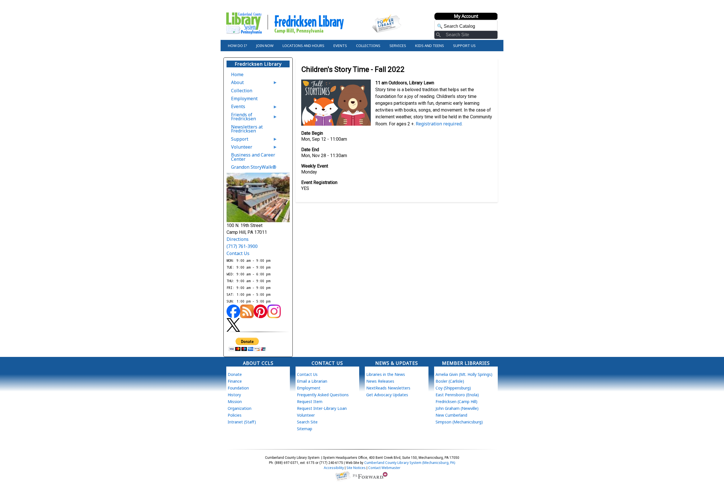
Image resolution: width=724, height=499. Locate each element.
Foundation (238, 388)
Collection (241, 90)
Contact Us (238, 253)
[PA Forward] (371, 476)
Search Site (307, 422)
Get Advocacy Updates (387, 394)
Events (236, 107)
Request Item (309, 401)
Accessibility (334, 467)
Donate (235, 374)
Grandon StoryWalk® (253, 167)
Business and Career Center (253, 157)
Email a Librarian (312, 381)
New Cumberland (451, 415)
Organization (239, 408)
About (235, 83)
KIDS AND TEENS (429, 45)
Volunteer (239, 148)
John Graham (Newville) (457, 408)
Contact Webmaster (384, 467)
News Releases (380, 381)
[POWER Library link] (342, 476)
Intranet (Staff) (242, 422)
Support (237, 140)
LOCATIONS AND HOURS (303, 45)
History (234, 394)
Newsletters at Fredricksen (247, 129)
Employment (244, 98)
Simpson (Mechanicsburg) (459, 422)
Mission (235, 401)
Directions (238, 239)
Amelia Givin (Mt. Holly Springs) (464, 374)
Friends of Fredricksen (241, 118)
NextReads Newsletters (388, 388)
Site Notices (356, 467)
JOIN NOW (264, 45)
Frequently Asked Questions (323, 394)
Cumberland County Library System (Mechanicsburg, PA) (409, 462)
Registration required (439, 124)
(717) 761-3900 (242, 246)
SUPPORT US (464, 45)
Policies (235, 415)
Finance (235, 381)
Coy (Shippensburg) (453, 388)
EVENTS (340, 45)
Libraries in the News (385, 374)
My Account (466, 16)
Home (237, 74)
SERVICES (397, 45)
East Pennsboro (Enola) (457, 394)
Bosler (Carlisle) (450, 381)
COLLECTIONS (368, 45)
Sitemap (304, 428)
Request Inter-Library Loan (322, 408)
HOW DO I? (237, 45)
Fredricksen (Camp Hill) (456, 401)
